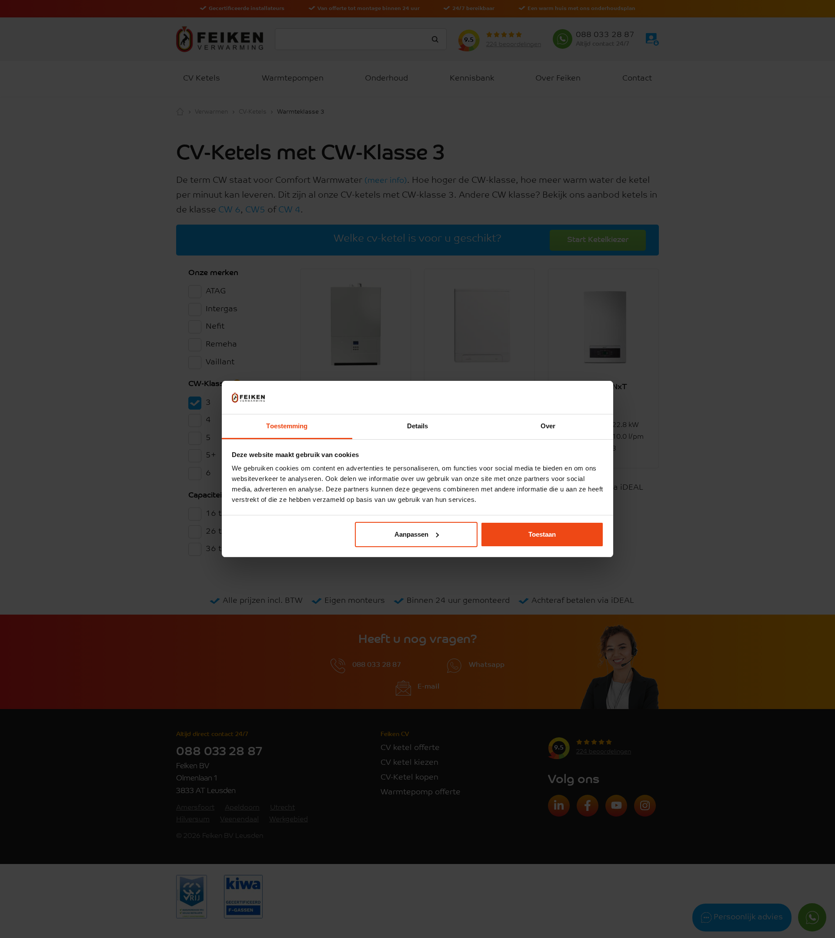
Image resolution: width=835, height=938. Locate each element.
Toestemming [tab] (286, 426)
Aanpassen (411, 534)
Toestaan (542, 534)
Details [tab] (417, 426)
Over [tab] (548, 426)
